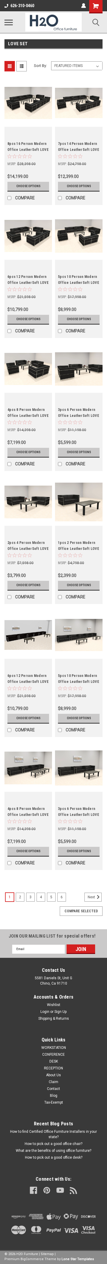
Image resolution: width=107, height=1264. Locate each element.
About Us (53, 1075)
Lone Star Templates (78, 1259)
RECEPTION (53, 1068)
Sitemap (47, 1254)
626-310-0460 (22, 5)
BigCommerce (32, 1259)
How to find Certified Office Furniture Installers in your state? (53, 1134)
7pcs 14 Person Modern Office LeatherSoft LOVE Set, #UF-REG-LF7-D (78, 150)
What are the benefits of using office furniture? (53, 1151)
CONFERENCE (53, 1054)
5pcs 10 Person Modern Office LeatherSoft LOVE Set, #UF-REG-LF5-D (78, 283)
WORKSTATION (53, 1048)
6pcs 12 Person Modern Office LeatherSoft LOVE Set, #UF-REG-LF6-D (28, 283)
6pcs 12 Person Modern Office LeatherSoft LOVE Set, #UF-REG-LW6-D (28, 682)
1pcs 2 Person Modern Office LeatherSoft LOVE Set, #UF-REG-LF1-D (78, 549)
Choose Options (28, 186)
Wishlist (53, 1005)
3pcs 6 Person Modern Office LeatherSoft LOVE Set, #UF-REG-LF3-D (78, 416)
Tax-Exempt (53, 1102)
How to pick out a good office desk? (53, 1157)
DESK (53, 1061)
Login (44, 1012)
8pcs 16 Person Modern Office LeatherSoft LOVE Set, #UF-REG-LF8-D (28, 150)
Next (92, 897)
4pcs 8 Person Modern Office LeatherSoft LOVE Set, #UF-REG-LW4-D (28, 815)
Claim (53, 1082)
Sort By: (40, 65)
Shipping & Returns (53, 1018)
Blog (53, 1096)
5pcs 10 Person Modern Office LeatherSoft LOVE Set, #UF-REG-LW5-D (78, 682)
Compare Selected (81, 911)
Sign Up (60, 1012)
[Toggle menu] (8, 22)
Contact (53, 1089)
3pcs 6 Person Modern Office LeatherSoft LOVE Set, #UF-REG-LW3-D (78, 815)
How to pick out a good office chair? (53, 1144)
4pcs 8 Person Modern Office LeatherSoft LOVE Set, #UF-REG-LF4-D (28, 416)
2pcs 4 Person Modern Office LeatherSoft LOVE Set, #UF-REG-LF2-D (28, 549)
